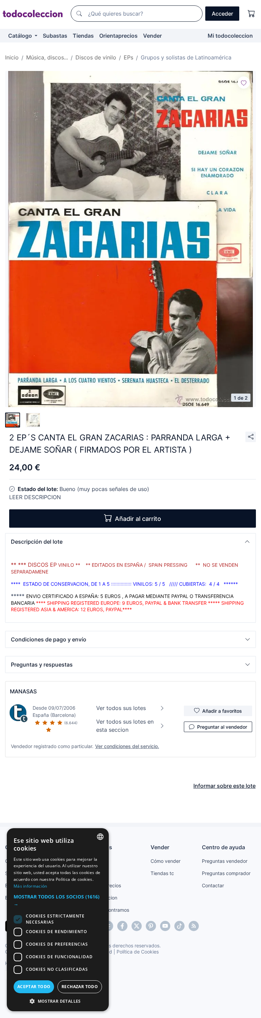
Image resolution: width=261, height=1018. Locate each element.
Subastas (55, 35)
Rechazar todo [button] (80, 986)
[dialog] (58, 919)
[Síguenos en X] (137, 926)
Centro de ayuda (223, 847)
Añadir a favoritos (222, 711)
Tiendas (83, 35)
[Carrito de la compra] (251, 13)
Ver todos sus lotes (121, 708)
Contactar (213, 885)
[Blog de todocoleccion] (194, 926)
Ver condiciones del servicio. (127, 746)
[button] (130, 542)
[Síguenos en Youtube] (165, 926)
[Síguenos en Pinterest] (151, 926)
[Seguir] (244, 82)
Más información (30, 886)
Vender (152, 35)
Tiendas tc (162, 873)
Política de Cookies (138, 952)
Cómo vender (165, 861)
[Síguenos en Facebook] (122, 926)
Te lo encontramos (108, 910)
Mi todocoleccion (230, 35)
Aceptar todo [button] (34, 986)
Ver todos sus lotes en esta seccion (125, 725)
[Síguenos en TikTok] (179, 926)
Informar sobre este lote (224, 785)
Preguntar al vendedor (222, 727)
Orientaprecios (118, 35)
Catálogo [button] (20, 35)
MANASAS (23, 691)
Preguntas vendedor (224, 861)
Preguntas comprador (226, 873)
